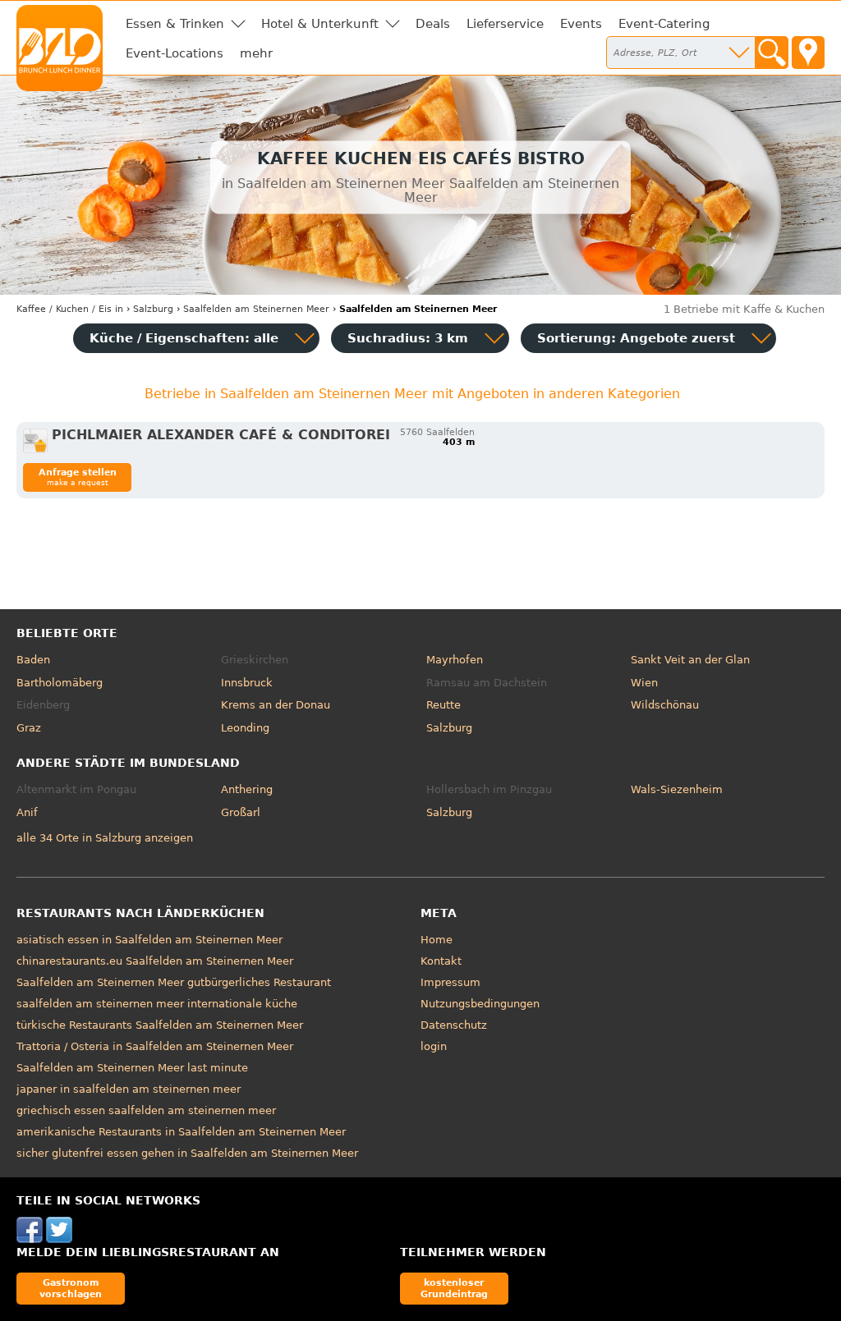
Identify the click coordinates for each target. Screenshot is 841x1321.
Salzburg (449, 728)
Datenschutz (453, 1025)
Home (436, 939)
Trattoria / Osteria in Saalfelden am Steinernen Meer (154, 1046)
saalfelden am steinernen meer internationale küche (156, 1004)
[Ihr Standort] (808, 52)
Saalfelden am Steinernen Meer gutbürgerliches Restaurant (173, 982)
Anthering (247, 789)
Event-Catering (664, 23)
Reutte (443, 705)
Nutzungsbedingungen (480, 1004)
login (433, 1046)
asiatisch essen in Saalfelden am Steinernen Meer (149, 939)
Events (581, 23)
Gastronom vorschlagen (70, 1287)
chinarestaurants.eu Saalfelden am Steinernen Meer (154, 961)
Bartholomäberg (59, 683)
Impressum (450, 982)
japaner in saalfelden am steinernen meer (128, 1089)
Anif (27, 812)
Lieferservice (505, 23)
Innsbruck (247, 683)
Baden (33, 660)
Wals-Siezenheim (677, 789)
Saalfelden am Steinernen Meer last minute (132, 1068)
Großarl (240, 812)
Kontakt (441, 961)
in (69, 309)
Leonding (245, 728)
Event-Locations (174, 53)
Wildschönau (665, 705)
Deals (433, 23)
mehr (256, 53)
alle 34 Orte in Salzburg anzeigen (104, 838)
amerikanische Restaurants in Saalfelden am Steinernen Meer (181, 1132)
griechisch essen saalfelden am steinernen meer (146, 1110)
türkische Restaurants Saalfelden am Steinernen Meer (159, 1025)
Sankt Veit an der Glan (690, 660)
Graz (28, 728)
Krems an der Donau (275, 705)
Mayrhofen (454, 660)
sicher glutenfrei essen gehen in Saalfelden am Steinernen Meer (187, 1153)
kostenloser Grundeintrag (454, 1287)
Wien (644, 683)
